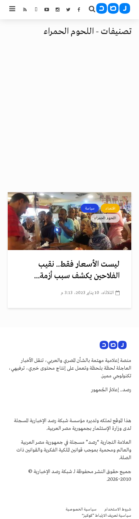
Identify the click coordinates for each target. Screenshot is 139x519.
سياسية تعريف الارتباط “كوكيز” (106, 515)
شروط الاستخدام (117, 509)
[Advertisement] (69, 118)
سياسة (90, 208)
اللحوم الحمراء (105, 218)
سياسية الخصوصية (81, 509)
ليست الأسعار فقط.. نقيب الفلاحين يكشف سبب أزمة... (77, 270)
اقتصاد (110, 208)
